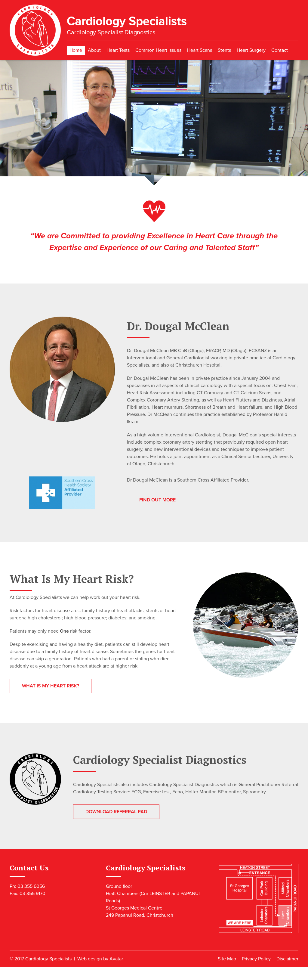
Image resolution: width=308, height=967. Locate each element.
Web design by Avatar (100, 959)
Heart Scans (199, 50)
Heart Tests (118, 50)
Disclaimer (287, 959)
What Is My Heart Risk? (50, 686)
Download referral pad (116, 812)
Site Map (227, 959)
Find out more (157, 500)
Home (75, 50)
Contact (279, 50)
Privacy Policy (256, 959)
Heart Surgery (251, 50)
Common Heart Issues (158, 50)
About (94, 50)
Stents (224, 50)
